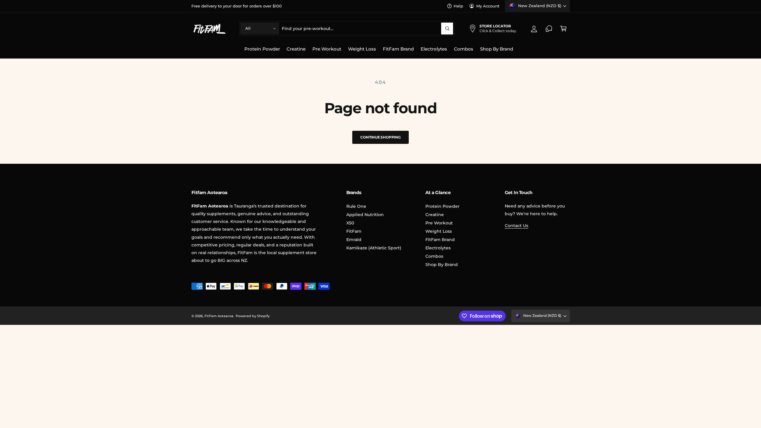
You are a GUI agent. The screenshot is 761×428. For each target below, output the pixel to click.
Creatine (434, 214)
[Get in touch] (549, 28)
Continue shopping (380, 137)
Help (458, 6)
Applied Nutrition (365, 214)
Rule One (356, 206)
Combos (434, 256)
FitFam (353, 231)
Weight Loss (438, 231)
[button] (563, 28)
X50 (350, 223)
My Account (487, 6)
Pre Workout (439, 223)
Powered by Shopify (253, 316)
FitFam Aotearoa (219, 316)
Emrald (353, 239)
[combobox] (367, 28)
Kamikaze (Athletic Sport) (373, 248)
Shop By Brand (441, 264)
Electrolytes (438, 248)
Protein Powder (442, 206)
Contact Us (516, 225)
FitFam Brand (440, 239)
